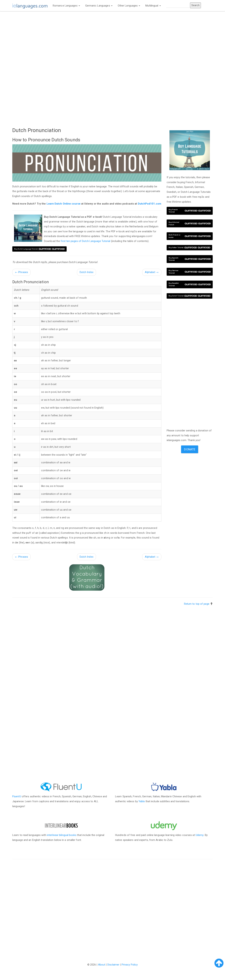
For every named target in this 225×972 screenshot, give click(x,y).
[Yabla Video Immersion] (164, 787)
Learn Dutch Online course (64, 203)
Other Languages (128, 5)
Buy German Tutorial (174, 271)
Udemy (200, 835)
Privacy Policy (130, 964)
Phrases (21, 272)
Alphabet (152, 272)
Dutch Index (86, 272)
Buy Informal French (174, 223)
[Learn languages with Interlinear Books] (61, 825)
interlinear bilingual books (61, 835)
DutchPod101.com (149, 203)
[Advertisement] (86, 39)
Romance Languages (65, 5)
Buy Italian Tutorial (176, 247)
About (101, 964)
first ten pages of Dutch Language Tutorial (85, 241)
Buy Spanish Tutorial (174, 259)
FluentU (16, 796)
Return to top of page (196, 603)
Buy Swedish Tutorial (174, 284)
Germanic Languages (98, 5)
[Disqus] (112, 907)
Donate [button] (189, 449)
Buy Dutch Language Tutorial (26, 249)
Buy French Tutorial (173, 210)
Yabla (142, 801)
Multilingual (152, 5)
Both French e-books (175, 236)
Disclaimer (113, 964)
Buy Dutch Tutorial (176, 296)
